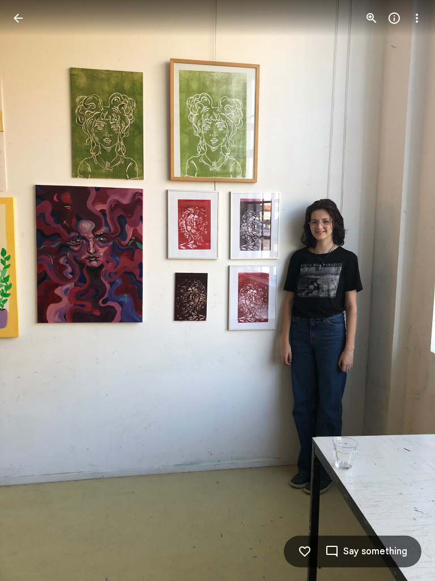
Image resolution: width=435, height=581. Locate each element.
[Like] (305, 551)
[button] (32, 290)
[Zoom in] (371, 18)
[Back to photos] (18, 18)
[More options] (417, 18)
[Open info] (394, 18)
